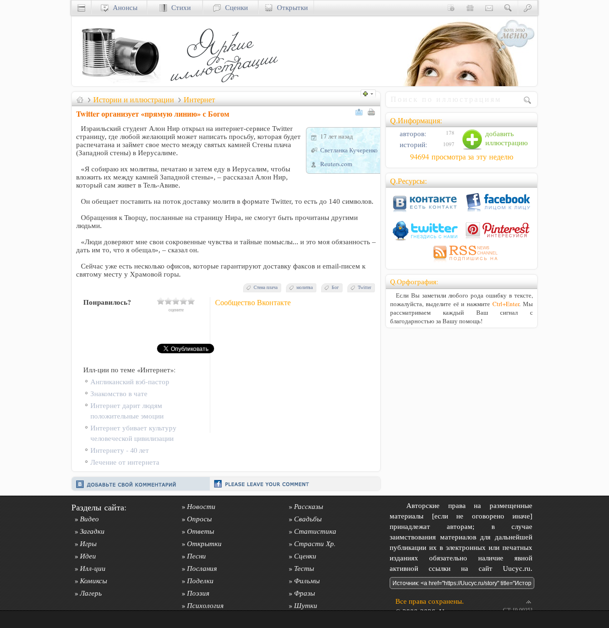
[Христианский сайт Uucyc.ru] (119, 83)
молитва (304, 287)
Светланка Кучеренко (349, 150)
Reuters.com (336, 163)
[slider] (176, 301)
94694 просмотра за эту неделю (461, 156)
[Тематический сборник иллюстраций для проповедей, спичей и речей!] (226, 83)
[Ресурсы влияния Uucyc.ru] (80, 99)
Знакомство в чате (118, 393)
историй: (412, 144)
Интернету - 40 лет (119, 450)
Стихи (179, 7)
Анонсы (123, 7)
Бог (335, 287)
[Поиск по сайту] (508, 7)
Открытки (290, 7)
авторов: (412, 133)
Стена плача (265, 287)
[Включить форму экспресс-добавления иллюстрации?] (371, 92)
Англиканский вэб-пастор (129, 381)
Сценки (234, 7)
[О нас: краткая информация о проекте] (451, 7)
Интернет (199, 99)
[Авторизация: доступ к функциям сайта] (527, 7)
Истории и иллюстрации (133, 99)
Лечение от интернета (124, 462)
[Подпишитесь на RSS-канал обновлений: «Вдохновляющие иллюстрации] (461, 262)
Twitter (364, 287)
